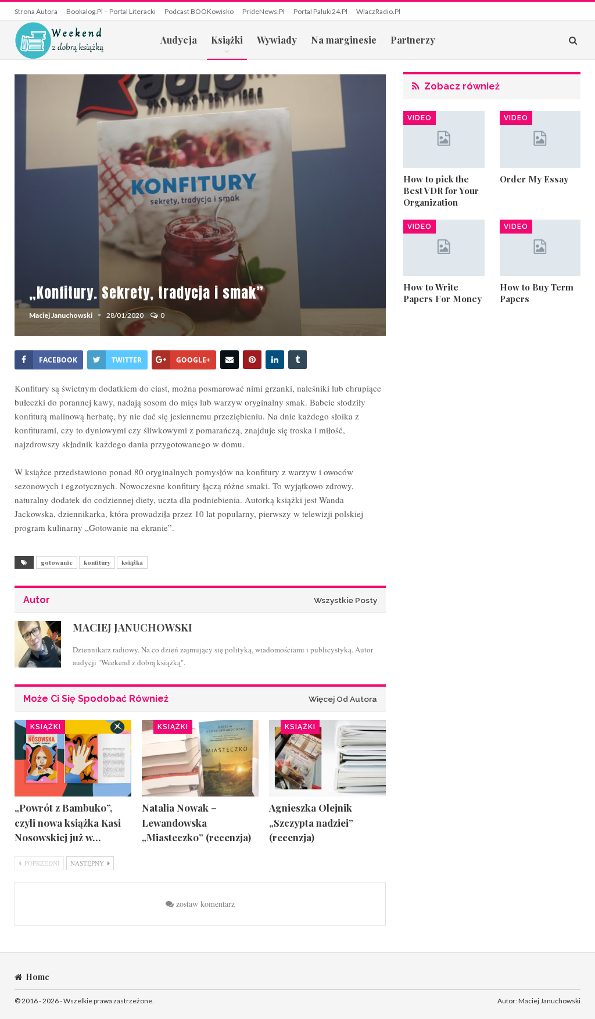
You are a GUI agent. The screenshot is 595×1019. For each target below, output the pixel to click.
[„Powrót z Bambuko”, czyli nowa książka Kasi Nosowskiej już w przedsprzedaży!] (73, 758)
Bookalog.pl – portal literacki (111, 11)
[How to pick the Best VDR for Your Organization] (443, 139)
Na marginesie (344, 40)
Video (419, 118)
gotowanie (57, 562)
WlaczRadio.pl (378, 11)
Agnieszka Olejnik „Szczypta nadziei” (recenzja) (311, 822)
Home (37, 976)
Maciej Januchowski (549, 1000)
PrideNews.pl (263, 11)
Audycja (178, 40)
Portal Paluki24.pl (320, 11)
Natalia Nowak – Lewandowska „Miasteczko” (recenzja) (196, 822)
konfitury (97, 562)
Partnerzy (412, 40)
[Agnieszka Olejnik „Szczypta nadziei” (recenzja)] (327, 758)
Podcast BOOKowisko (199, 11)
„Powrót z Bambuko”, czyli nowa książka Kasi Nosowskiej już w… (68, 822)
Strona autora (36, 11)
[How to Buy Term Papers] (540, 248)
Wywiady (277, 40)
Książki (227, 40)
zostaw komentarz (204, 903)
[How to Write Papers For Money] (443, 248)
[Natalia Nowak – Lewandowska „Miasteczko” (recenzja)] (200, 758)
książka (132, 562)
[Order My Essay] (540, 139)
